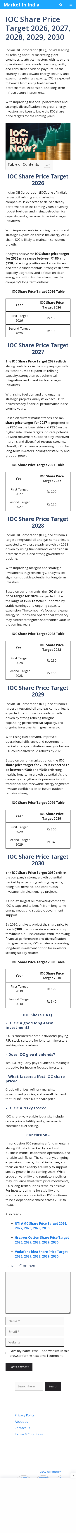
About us (21, 1421)
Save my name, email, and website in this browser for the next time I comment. (39, 1353)
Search (53, 1386)
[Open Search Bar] (61, 4)
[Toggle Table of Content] (45, 165)
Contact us (22, 1428)
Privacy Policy (25, 1415)
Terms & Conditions (29, 1434)
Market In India (21, 4)
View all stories (50, 1472)
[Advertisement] (39, 1505)
